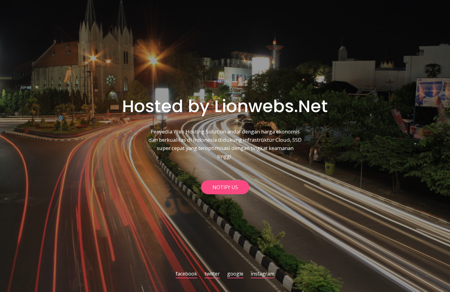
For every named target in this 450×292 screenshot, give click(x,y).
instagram (262, 274)
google (235, 274)
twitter (212, 274)
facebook (186, 274)
